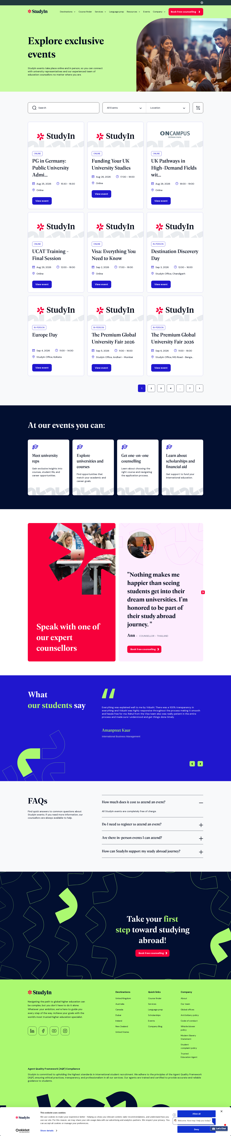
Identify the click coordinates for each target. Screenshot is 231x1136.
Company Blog (155, 1026)
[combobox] (124, 108)
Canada (119, 1009)
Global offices (187, 1009)
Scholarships (154, 1015)
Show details (46, 1130)
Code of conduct (189, 1020)
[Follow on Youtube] (54, 1030)
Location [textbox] (155, 107)
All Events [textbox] (112, 107)
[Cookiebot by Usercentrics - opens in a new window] (22, 1131)
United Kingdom (123, 998)
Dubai (118, 1015)
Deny (196, 1129)
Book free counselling (183, 11)
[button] (203, 592)
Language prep (116, 11)
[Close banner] (221, 1111)
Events (146, 11)
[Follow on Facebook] (43, 1030)
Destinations (66, 11)
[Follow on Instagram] (65, 1030)
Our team (185, 1004)
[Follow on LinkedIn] (32, 1030)
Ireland (119, 1020)
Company (157, 11)
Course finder (85, 11)
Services (99, 11)
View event (42, 200)
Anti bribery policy (190, 1015)
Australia (120, 1004)
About (184, 998)
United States (122, 1032)
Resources (132, 11)
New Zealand (122, 1026)
